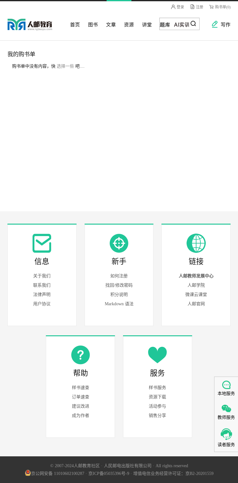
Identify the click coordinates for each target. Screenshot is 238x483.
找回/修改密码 (119, 285)
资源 (127, 24)
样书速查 (80, 387)
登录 (180, 7)
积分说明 (119, 294)
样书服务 (157, 387)
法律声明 (42, 294)
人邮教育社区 (36, 29)
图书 (91, 24)
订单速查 (80, 397)
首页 (73, 24)
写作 (222, 24)
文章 (109, 24)
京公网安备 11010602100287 (57, 473)
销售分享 (157, 415)
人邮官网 (196, 304)
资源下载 (157, 397)
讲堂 (145, 24)
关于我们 (42, 276)
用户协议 (42, 304)
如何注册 (119, 276)
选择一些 (65, 66)
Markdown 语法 (119, 304)
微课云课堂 (196, 294)
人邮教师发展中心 (196, 276)
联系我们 (42, 285)
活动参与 (157, 406)
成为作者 (80, 415)
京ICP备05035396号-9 (108, 473)
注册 (199, 7)
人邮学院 (196, 285)
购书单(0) (222, 7)
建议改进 (80, 406)
